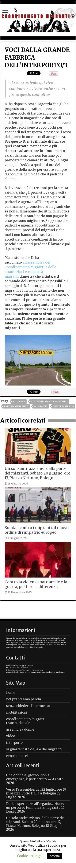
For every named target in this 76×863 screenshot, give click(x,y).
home (10, 693)
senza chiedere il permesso (28, 706)
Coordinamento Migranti (49, 401)
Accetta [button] (54, 856)
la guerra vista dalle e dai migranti (34, 749)
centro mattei (17, 756)
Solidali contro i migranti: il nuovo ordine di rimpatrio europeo (37, 530)
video (10, 736)
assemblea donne (20, 729)
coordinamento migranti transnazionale (26, 721)
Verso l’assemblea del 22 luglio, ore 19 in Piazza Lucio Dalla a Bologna (36, 791)
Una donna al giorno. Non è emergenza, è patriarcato (27, 777)
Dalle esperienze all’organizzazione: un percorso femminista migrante (35, 806)
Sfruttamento (63, 406)
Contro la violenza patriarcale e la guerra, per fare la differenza (36, 584)
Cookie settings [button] (29, 856)
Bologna (19, 401)
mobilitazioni (16, 712)
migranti (40, 406)
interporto (14, 743)
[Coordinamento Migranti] (38, 19)
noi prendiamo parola (23, 699)
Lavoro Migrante (16, 406)
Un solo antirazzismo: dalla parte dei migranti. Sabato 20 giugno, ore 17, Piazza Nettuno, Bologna (37, 473)
